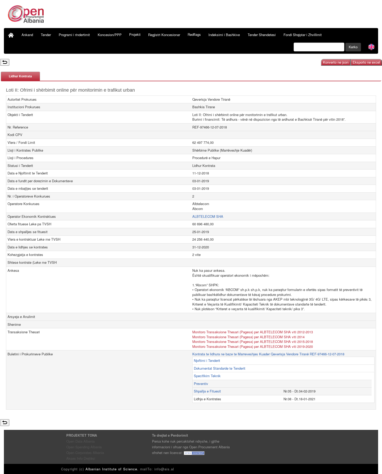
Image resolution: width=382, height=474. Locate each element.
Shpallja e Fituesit (207, 391)
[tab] (20, 76)
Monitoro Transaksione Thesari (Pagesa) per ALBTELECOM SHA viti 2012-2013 (252, 331)
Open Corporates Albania (85, 452)
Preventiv (201, 383)
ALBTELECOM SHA (207, 216)
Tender (46, 34)
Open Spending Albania (84, 446)
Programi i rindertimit (74, 34)
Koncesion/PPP (110, 34)
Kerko (353, 46)
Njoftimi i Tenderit (207, 360)
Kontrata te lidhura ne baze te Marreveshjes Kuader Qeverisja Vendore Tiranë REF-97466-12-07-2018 (268, 353)
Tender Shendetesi (262, 34)
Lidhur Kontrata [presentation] (20, 76)
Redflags (194, 34)
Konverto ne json (335, 62)
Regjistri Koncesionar (164, 34)
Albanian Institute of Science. (112, 468)
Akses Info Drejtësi (80, 458)
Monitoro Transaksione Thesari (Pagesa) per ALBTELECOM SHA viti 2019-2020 (252, 346)
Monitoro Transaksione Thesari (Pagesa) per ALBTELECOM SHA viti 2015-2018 (252, 341)
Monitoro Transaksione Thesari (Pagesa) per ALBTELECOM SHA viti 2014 (248, 336)
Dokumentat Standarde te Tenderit (219, 368)
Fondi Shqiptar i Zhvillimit (303, 34)
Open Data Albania (80, 441)
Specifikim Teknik (207, 375)
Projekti (135, 34)
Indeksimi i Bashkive (224, 34)
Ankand (27, 34)
